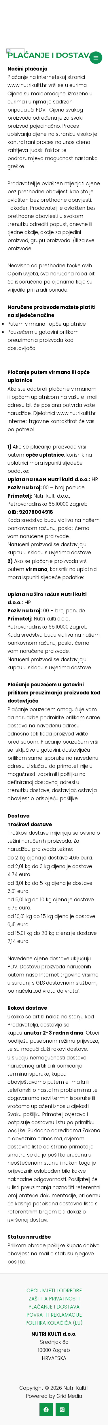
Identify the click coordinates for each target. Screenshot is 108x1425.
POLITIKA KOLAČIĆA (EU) (54, 1323)
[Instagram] (62, 1409)
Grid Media (69, 1396)
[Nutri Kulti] (15, 57)
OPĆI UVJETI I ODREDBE (54, 1290)
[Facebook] (46, 1409)
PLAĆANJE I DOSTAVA (54, 1306)
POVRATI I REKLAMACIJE (54, 1314)
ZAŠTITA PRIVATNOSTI (54, 1298)
